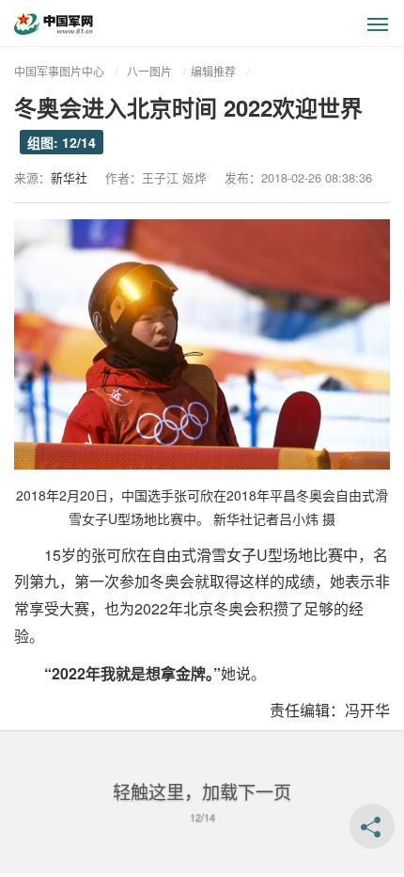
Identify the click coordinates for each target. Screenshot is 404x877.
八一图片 (149, 71)
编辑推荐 (213, 71)
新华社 (69, 177)
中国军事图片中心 (59, 71)
